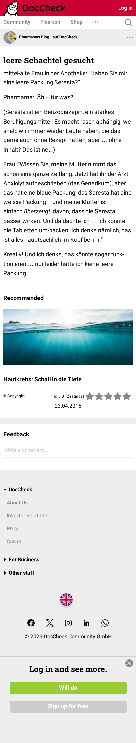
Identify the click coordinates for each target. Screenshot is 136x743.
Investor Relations (27, 515)
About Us (17, 503)
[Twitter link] (50, 623)
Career (14, 541)
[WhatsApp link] (105, 623)
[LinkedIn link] (86, 623)
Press (13, 528)
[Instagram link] (68, 623)
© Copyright (14, 396)
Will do (68, 687)
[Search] (127, 23)
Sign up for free (68, 706)
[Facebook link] (31, 623)
